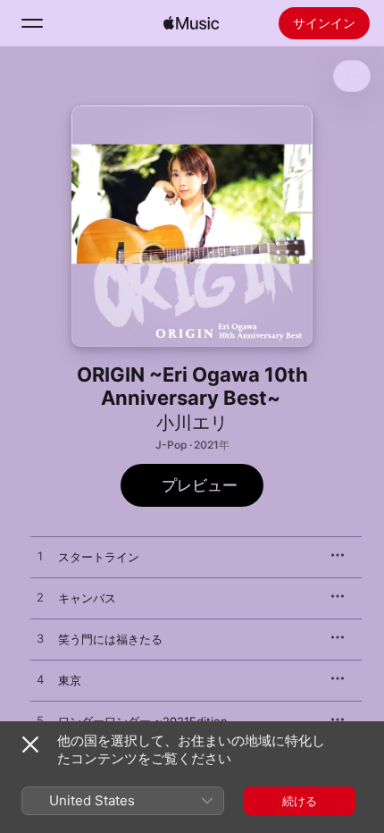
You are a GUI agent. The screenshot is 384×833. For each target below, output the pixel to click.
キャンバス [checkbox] (87, 598)
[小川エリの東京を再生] (40, 680)
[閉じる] (30, 744)
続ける (299, 801)
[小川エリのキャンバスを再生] (40, 598)
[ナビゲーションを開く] (32, 23)
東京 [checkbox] (69, 680)
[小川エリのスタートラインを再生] (40, 557)
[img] (191, 23)
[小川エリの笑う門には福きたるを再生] (40, 639)
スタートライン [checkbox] (98, 557)
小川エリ (192, 422)
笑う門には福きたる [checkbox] (110, 639)
